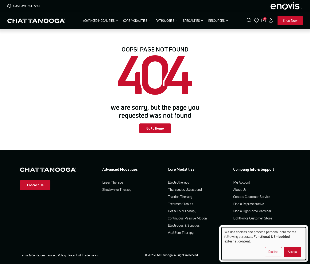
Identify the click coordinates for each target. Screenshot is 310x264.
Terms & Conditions (32, 255)
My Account (241, 182)
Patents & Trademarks (83, 255)
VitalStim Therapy (181, 232)
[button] (248, 20)
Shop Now (290, 20)
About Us (240, 189)
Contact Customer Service (251, 197)
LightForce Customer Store (252, 218)
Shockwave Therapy (116, 189)
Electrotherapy (178, 182)
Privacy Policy (57, 255)
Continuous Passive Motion (187, 218)
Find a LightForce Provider (252, 211)
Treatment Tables (180, 204)
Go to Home (155, 128)
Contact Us (35, 185)
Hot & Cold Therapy (182, 211)
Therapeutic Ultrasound (185, 189)
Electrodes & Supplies (184, 225)
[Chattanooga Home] (36, 20)
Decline (273, 251)
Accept (292, 251)
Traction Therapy (180, 197)
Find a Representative (248, 204)
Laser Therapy (112, 182)
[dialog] (263, 243)
